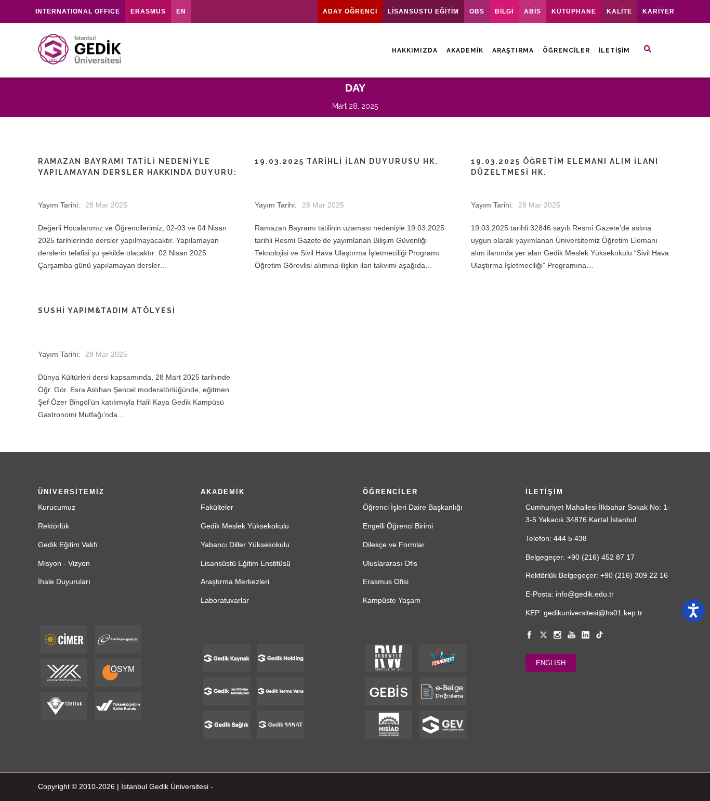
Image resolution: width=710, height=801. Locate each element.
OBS (476, 11)
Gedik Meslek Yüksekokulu (245, 526)
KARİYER (658, 11)
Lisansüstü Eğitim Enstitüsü (246, 563)
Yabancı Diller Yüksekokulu (245, 544)
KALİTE (619, 11)
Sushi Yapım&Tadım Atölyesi (107, 310)
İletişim (614, 50)
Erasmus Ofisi (386, 581)
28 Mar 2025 (106, 205)
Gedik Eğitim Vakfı (68, 544)
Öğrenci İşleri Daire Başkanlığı (413, 507)
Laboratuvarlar (225, 600)
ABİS (532, 11)
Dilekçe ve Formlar (394, 544)
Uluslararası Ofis (390, 563)
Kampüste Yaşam (391, 600)
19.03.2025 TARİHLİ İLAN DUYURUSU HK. (346, 161)
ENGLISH (551, 663)
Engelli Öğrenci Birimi (398, 526)
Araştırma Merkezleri (235, 581)
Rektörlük (53, 526)
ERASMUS (148, 11)
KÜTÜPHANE (573, 11)
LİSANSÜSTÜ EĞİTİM (423, 11)
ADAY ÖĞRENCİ (350, 11)
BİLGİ (504, 11)
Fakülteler (217, 507)
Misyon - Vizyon (64, 563)
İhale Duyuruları (64, 581)
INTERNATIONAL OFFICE (77, 11)
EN (181, 11)
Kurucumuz (56, 507)
